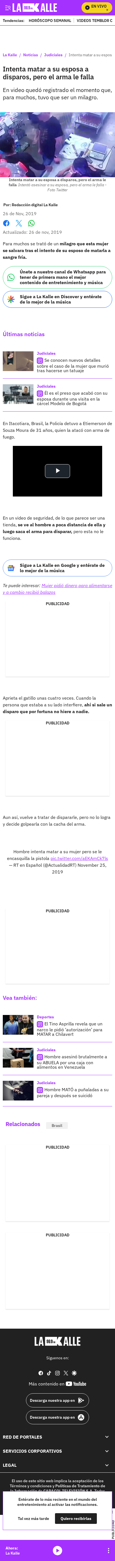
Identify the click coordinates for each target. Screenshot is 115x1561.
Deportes (45, 1016)
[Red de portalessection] (106, 1436)
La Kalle (10, 55)
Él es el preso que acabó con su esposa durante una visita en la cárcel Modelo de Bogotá (72, 398)
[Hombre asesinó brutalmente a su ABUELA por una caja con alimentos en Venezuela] (18, 1058)
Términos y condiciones (31, 1485)
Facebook (6, 226)
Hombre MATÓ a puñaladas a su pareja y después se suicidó (73, 1092)
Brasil (57, 1125)
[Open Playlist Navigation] (108, 1550)
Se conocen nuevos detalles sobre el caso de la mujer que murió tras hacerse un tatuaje (73, 365)
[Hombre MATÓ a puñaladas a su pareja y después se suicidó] (18, 1090)
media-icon (57, 1550)
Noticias (30, 55)
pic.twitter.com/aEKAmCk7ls (79, 858)
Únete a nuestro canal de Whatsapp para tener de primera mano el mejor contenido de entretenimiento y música (63, 277)
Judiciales (53, 55)
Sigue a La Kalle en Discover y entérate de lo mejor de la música (61, 299)
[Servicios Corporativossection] (106, 1451)
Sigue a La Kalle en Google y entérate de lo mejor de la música (62, 567)
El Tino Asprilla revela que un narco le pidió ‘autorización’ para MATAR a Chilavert (69, 1029)
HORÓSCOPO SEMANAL (50, 20)
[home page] (57, 1341)
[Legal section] (106, 1465)
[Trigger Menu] (8, 7)
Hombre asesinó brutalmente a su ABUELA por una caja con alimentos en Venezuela (72, 1062)
